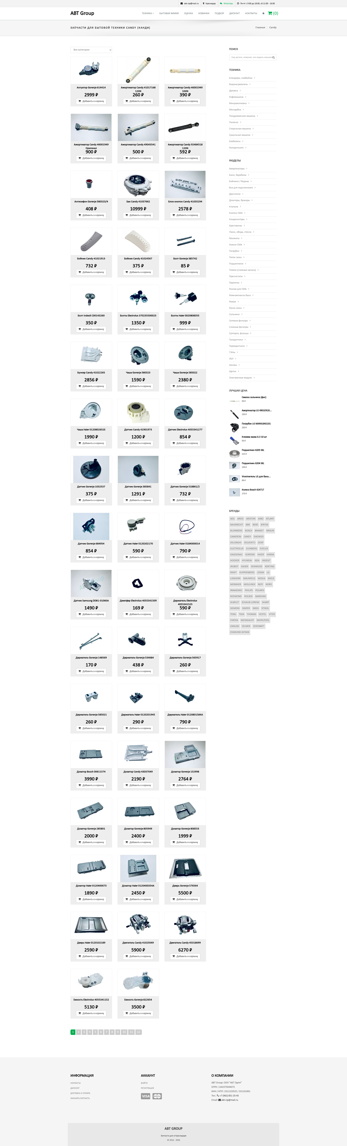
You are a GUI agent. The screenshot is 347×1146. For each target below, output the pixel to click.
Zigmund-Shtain (239, 632)
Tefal (233, 614)
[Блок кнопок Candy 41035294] (185, 184)
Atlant (270, 518)
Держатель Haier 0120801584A (185, 714)
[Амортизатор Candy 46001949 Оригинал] (91, 127)
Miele (271, 578)
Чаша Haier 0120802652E (91, 429)
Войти (144, 1083)
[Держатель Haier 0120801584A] (185, 697)
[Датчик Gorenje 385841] (138, 469)
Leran (260, 572)
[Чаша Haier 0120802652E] (91, 412)
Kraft (233, 572)
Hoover (234, 560)
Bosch (248, 530)
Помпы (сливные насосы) (242, 270)
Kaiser (244, 566)
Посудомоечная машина (242, 116)
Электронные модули (240, 377)
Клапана (233, 206)
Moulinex (249, 584)
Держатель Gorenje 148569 (91, 657)
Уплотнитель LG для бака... (256, 476)
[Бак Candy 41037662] (138, 184)
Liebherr (235, 578)
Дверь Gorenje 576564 (185, 885)
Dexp (260, 542)
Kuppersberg (246, 572)
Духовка (233, 90)
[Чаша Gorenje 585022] (185, 355)
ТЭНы (232, 352)
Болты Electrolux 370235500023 (138, 315)
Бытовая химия (169, 13)
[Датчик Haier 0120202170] (138, 526)
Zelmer (246, 626)
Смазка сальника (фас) (254, 397)
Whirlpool (263, 620)
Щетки (232, 371)
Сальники (234, 314)
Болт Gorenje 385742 (185, 258)
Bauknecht (236, 524)
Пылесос (233, 122)
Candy (247, 536)
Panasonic (236, 590)
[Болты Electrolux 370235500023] (138, 298)
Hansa (270, 554)
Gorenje (250, 554)
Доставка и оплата (80, 1093)
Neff (260, 584)
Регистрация (147, 1088)
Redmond (236, 596)
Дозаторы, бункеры (239, 200)
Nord (269, 584)
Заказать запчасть (80, 1098)
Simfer (246, 608)
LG (268, 572)
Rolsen (248, 596)
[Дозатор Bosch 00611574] (91, 754)
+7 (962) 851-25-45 (229, 1095)
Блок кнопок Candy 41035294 (185, 201)
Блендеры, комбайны (240, 78)
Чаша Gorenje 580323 (138, 372)
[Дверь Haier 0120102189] (91, 925)
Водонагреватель (238, 84)
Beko (255, 524)
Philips (249, 590)
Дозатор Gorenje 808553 (185, 828)
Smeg (256, 608)
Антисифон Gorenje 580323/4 (91, 201)
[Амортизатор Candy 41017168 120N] (138, 70)
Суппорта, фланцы (239, 333)
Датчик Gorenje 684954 (91, 543)
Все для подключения (241, 187)
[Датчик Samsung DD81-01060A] (91, 583)
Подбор (219, 13)
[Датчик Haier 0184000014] (185, 526)
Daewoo (259, 536)
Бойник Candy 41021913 (91, 258)
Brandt (259, 530)
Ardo (240, 518)
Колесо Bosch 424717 (253, 489)
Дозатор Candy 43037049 (138, 771)
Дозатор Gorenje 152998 (185, 771)
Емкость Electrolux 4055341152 (91, 999)
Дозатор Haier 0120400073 (91, 885)
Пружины (234, 282)
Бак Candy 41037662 (138, 201)
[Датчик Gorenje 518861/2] (185, 469)
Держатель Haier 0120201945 (138, 714)
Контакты (251, 13)
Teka (241, 614)
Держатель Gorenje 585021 (91, 714)
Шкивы (233, 365)
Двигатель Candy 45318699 (185, 942)
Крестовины (235, 225)
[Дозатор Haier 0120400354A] (138, 868)
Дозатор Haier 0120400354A (138, 885)
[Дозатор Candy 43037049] (138, 754)
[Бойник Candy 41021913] (91, 241)
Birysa (264, 524)
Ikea (257, 560)
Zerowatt (258, 626)
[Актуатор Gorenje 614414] (91, 70)
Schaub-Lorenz (250, 602)
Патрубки (234, 251)
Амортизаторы (237, 168)
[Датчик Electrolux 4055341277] (185, 412)
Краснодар (211, 4)
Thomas (251, 614)
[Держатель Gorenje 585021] (91, 697)
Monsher (235, 584)
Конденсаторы (237, 219)
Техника (147, 13)
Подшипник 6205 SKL (253, 450)
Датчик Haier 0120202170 (138, 543)
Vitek (272, 614)
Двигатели (235, 194)
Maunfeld (249, 578)
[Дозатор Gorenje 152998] (185, 754)
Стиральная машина (240, 128)
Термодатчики (237, 346)
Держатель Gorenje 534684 (138, 657)
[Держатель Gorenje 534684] (138, 640)
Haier (261, 554)
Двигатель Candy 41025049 (138, 942)
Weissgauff (247, 620)
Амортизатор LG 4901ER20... (257, 410)
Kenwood (256, 566)
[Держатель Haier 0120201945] (138, 697)
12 (138, 1032)
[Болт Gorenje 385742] (185, 241)
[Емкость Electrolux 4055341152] (91, 982)
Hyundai (247, 560)
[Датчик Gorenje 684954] (91, 526)
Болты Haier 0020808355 (185, 315)
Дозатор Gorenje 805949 (138, 828)
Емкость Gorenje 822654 (138, 999)
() (275, 13)
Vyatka (234, 620)
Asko (260, 518)
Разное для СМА (238, 289)
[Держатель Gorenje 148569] (91, 640)
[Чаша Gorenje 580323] (138, 355)
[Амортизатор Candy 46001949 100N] (185, 70)
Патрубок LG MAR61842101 (256, 423)
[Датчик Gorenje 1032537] (91, 469)
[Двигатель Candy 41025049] (138, 925)
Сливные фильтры (238, 327)
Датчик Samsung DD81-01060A (91, 600)
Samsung (260, 596)
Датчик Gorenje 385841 (138, 486)
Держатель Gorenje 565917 (185, 657)
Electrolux (236, 548)
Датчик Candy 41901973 (138, 429)
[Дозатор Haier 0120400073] (91, 868)
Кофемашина (236, 97)
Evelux (264, 548)
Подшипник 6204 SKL (253, 463)
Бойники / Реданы (239, 181)
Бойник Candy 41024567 (138, 258)
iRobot (234, 566)
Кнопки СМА (236, 213)
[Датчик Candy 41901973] (138, 412)
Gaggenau (236, 554)
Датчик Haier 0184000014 (185, 543)
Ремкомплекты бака (240, 295)
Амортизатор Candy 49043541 (138, 144)
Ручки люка (235, 308)
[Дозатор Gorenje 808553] (185, 811)
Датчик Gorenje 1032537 (91, 486)
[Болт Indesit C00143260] (91, 298)
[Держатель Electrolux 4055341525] (185, 583)
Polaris (259, 590)
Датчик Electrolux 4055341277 (185, 429)
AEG (232, 518)
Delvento (249, 542)
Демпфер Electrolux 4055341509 (138, 600)
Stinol (265, 608)
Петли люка (235, 257)
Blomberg (236, 530)
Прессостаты (236, 276)
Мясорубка (235, 109)
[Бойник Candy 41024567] (138, 241)
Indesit (266, 560)
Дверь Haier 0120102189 (91, 942)
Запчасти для (173, 1136)
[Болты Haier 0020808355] (185, 298)
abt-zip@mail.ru (229, 1100)
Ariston (250, 518)
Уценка (188, 13)
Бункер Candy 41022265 (91, 372)
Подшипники (236, 263)
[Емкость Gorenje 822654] (138, 982)
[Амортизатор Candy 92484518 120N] (185, 127)
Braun (270, 530)
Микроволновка (238, 103)
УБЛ (231, 358)
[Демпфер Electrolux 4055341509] (138, 583)
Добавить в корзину (93, 101)
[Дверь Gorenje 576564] (185, 868)
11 (131, 1032)
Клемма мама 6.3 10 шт (254, 437)
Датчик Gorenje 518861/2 (185, 486)
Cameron (235, 536)
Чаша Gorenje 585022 (185, 372)
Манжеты (234, 238)
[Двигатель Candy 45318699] (185, 925)
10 (124, 1032)
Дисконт (234, 13)
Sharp (265, 602)
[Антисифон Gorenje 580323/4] (91, 184)
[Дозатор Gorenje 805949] (138, 811)
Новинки (203, 13)
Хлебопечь (235, 141)
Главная (260, 27)
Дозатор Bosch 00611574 (91, 771)
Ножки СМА (235, 244)
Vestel (262, 614)
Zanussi (234, 626)
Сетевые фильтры (238, 320)
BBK (248, 524)
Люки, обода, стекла (240, 232)
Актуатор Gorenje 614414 (91, 87)
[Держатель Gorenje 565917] (185, 640)
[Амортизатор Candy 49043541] (138, 127)
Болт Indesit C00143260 (91, 315)
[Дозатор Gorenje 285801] (91, 811)
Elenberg (251, 548)
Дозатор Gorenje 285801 (91, 828)
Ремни (232, 301)
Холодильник (236, 147)
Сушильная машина (239, 135)
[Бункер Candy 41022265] (91, 355)
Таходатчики (236, 339)
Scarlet (234, 602)
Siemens (234, 608)
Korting (269, 566)
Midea (261, 578)
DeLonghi (235, 542)
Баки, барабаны (237, 175)
